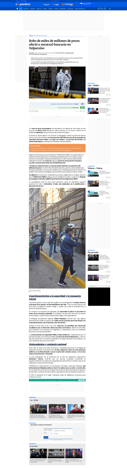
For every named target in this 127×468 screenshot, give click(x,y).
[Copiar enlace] (84, 111)
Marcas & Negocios (80, 8)
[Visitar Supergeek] (105, 10)
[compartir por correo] (81, 111)
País (21, 8)
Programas (70, 8)
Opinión (50, 8)
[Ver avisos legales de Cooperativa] (99, 10)
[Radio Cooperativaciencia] (55, 4)
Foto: (31, 67)
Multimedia (63, 8)
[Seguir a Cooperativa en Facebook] (21, 1)
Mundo (45, 8)
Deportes (32, 8)
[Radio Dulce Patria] (46, 4)
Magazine (26, 8)
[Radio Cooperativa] (67, 4)
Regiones (39, 8)
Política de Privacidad (58, 440)
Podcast (56, 8)
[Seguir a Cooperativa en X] (23, 1)
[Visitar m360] (102, 10)
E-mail (45, 432)
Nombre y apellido (48, 430)
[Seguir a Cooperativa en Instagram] (25, 1)
